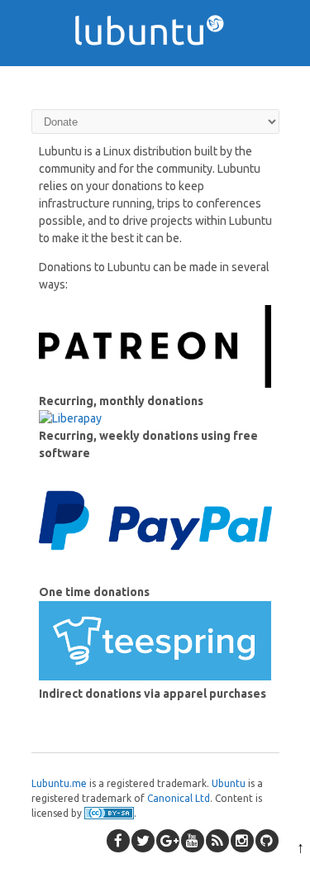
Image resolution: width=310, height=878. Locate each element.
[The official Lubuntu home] (155, 74)
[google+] (167, 840)
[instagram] (242, 840)
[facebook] (118, 840)
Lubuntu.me (59, 783)
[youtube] (192, 840)
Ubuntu (229, 783)
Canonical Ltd (178, 798)
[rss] (217, 840)
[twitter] (143, 840)
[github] (267, 840)
